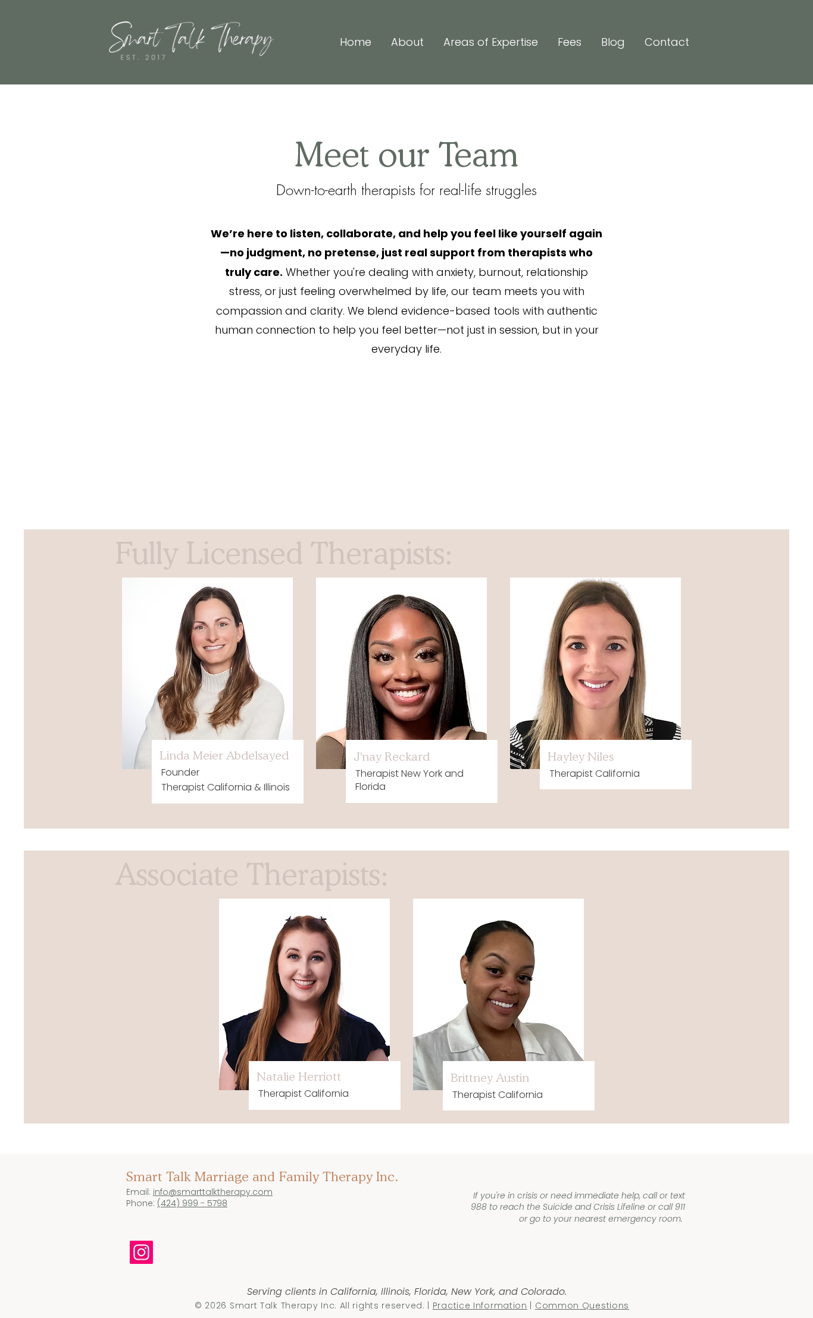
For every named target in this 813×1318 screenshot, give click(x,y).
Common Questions (582, 1305)
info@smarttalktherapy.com (213, 1192)
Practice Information (480, 1305)
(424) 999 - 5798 (192, 1203)
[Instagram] (141, 1252)
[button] (487, 42)
